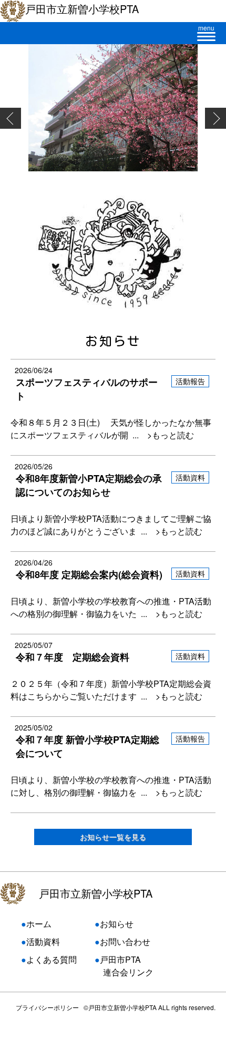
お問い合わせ (125, 941)
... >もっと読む (161, 435)
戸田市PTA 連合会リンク (124, 965)
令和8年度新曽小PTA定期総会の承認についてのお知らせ (89, 485)
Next (215, 118)
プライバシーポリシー (47, 1007)
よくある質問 (51, 959)
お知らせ (116, 924)
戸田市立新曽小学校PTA (95, 893)
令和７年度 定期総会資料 (72, 657)
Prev (10, 118)
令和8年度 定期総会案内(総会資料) (89, 574)
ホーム (39, 924)
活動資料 (43, 941)
